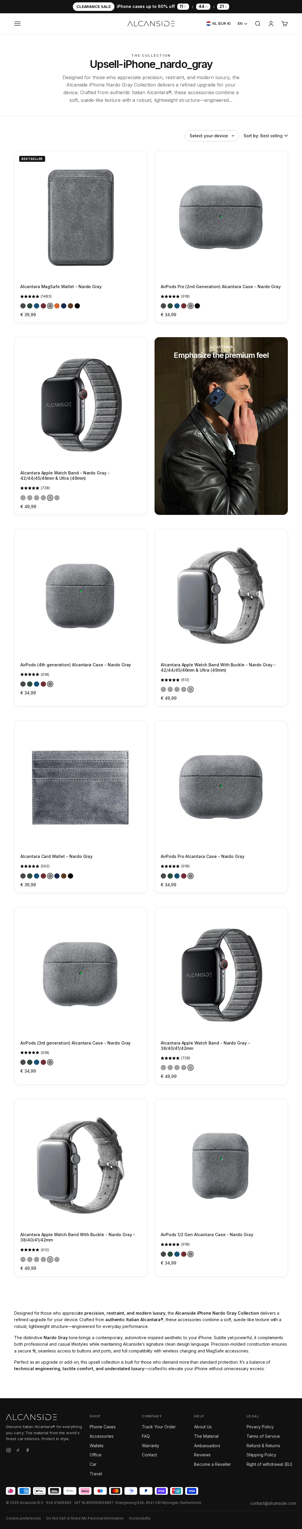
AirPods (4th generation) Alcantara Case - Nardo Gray (75, 664)
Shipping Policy (261, 1454)
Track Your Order (158, 1426)
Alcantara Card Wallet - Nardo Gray (56, 856)
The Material (206, 1436)
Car (93, 1464)
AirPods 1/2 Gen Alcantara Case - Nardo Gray (207, 1234)
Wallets (97, 1445)
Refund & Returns (263, 1445)
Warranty (150, 1445)
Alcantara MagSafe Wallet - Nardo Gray (61, 286)
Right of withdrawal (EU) (270, 1464)
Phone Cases (102, 1426)
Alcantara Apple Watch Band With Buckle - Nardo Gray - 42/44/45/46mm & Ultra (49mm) (218, 667)
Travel (96, 1473)
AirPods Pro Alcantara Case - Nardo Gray (202, 856)
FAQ (146, 1436)
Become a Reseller (212, 1464)
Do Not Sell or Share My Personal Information (85, 1518)
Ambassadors (207, 1445)
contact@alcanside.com (273, 1503)
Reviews (202, 1454)
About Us (203, 1426)
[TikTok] (18, 1451)
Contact (149, 1454)
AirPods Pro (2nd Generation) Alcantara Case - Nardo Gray (221, 286)
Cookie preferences (23, 1518)
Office (95, 1454)
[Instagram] (8, 1451)
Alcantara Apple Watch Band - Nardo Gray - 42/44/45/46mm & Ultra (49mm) (65, 475)
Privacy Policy (260, 1426)
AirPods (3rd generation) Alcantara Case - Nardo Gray (75, 1042)
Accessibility (140, 1518)
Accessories (101, 1436)
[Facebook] (27, 1451)
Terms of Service (263, 1436)
